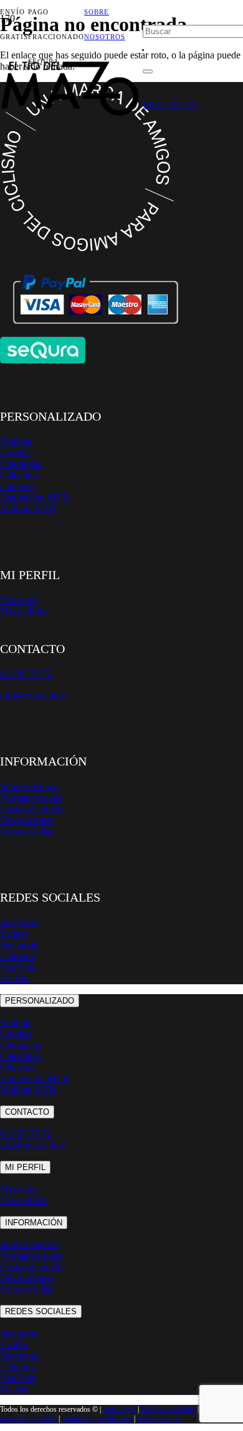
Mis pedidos (24, 611)
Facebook (19, 945)
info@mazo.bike (32, 695)
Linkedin (18, 956)
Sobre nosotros (29, 786)
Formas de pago (31, 797)
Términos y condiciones (97, 1418)
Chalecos (18, 486)
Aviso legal (119, 1409)
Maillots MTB (28, 508)
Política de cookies (168, 1409)
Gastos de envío (31, 808)
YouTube (18, 967)
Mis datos (19, 600)
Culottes (16, 452)
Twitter (14, 933)
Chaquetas (20, 464)
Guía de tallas (27, 831)
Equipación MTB (34, 497)
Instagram (19, 922)
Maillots (16, 441)
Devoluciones (27, 820)
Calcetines (20, 475)
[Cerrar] (148, 71)
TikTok (14, 978)
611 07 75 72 (26, 1133)
